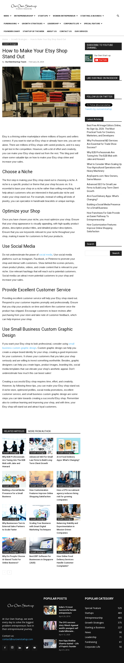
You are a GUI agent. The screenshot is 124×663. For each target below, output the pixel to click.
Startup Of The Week (33, 31)
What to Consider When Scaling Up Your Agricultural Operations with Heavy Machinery (104, 167)
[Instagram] (12, 647)
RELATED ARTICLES (14, 431)
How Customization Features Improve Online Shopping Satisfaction (41, 493)
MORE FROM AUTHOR (39, 431)
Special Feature (92, 23)
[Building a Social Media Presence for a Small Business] (14, 479)
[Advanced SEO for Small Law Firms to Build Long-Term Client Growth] (41, 446)
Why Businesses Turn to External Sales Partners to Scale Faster (13, 526)
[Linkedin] (19, 647)
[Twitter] (27, 647)
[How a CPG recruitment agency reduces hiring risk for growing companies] (68, 479)
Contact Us (66, 31)
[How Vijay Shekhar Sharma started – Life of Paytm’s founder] (50, 643)
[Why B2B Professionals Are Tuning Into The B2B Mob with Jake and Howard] (14, 446)
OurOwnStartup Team (15, 62)
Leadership (53, 23)
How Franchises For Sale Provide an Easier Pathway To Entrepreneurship (103, 216)
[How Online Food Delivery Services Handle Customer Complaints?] (68, 545)
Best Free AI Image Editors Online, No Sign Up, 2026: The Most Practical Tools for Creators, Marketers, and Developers (104, 130)
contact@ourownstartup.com (17, 639)
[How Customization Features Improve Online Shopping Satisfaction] (41, 479)
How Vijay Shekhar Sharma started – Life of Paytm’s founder (69, 644)
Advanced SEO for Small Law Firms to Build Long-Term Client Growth (41, 460)
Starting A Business (91, 16)
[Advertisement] (84, 7)
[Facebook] (4, 647)
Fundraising (10, 23)
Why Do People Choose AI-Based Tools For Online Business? (13, 559)
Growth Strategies (32, 23)
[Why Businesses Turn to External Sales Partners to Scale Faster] (14, 512)
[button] (118, 15)
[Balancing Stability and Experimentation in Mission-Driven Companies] (68, 512)
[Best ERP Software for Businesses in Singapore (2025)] (41, 545)
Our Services (81, 31)
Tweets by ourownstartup (98, 109)
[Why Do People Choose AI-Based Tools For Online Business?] (14, 545)
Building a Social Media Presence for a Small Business (13, 493)
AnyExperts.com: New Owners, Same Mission (102, 178)
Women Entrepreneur (64, 16)
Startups (43, 16)
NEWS (6, 16)
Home (5, 39)
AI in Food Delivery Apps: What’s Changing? (103, 198)
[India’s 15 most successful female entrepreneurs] (50, 610)
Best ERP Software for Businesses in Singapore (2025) (41, 559)
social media (45, 254)
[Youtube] (34, 647)
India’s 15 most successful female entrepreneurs (67, 610)
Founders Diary (12, 31)
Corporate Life (71, 23)
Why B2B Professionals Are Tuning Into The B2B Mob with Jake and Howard (102, 155)
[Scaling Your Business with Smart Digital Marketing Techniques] (41, 512)
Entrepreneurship (23, 16)
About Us (52, 31)
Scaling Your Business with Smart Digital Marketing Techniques (40, 526)
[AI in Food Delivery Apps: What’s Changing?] (68, 446)
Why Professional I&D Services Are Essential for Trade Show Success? (102, 144)
